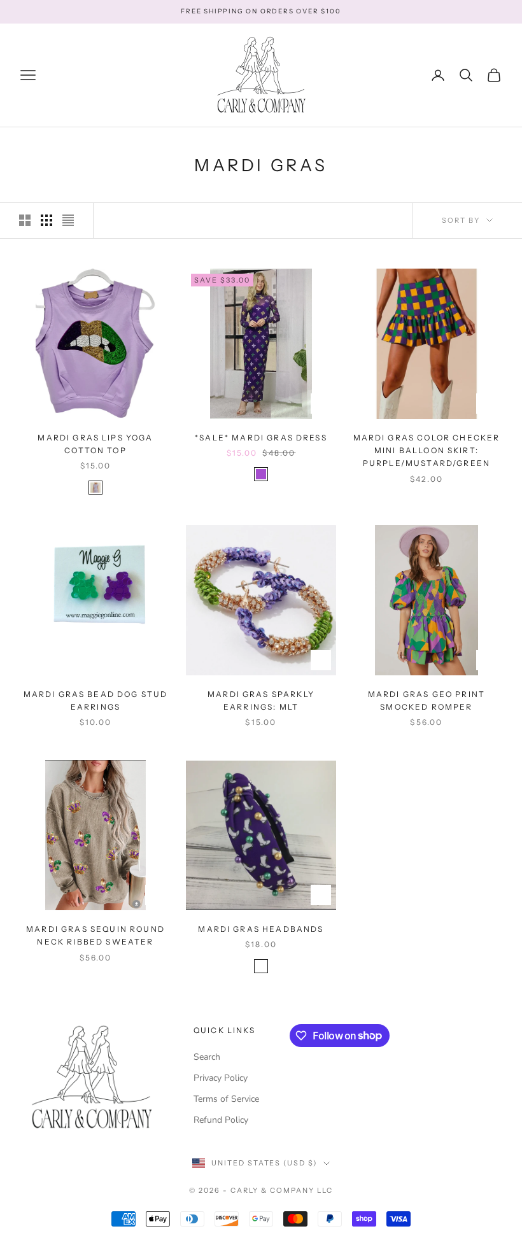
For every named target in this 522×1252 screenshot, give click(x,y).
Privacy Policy (221, 1078)
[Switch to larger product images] (25, 220)
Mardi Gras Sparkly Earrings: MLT (261, 700)
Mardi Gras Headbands (260, 929)
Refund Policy (221, 1120)
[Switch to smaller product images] (46, 220)
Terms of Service (226, 1099)
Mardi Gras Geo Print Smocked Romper (426, 700)
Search (207, 1057)
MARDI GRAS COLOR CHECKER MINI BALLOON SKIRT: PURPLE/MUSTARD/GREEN (426, 450)
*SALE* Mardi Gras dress (261, 437)
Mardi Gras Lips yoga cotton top (95, 444)
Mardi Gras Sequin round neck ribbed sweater (95, 935)
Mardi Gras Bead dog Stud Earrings (96, 700)
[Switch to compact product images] (68, 220)
